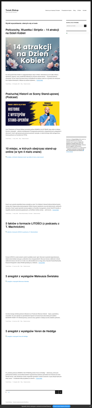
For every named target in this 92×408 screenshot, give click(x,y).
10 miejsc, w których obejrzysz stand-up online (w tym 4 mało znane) (31, 150)
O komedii (30, 213)
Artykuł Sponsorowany (23, 213)
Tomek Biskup (12, 10)
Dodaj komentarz (27, 83)
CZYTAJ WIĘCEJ (69, 152)
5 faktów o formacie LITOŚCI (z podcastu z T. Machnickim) (32, 225)
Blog (74, 10)
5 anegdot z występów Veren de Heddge (31, 331)
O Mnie (79, 10)
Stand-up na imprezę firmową (61, 406)
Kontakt (84, 10)
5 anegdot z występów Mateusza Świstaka (32, 276)
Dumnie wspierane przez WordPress (21, 402)
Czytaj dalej (40, 80)
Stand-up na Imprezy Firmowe (52, 10)
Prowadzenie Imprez (66, 10)
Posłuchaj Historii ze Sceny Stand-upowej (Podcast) (32, 95)
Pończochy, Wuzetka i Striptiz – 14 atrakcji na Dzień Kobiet (32, 31)
